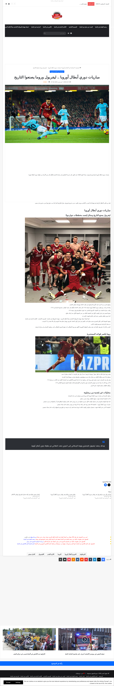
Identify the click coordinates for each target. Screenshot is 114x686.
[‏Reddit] (82, 559)
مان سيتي (31, 554)
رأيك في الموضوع (57, 663)
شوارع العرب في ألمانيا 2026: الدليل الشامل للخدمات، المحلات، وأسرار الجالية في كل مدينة (64, 4)
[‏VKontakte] (77, 559)
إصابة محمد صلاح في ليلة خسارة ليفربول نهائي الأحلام (25, 494)
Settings (18, 682)
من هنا (35, 537)
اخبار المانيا (32, 543)
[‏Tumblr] (90, 559)
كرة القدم (50, 554)
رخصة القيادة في (29, 539)
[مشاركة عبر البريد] (65, 559)
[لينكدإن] (94, 559)
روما (59, 554)
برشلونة (82, 554)
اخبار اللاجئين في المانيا (92, 676)
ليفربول (41, 554)
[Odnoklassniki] (73, 559)
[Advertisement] (57, 50)
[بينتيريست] (86, 559)
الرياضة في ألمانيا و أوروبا (68, 67)
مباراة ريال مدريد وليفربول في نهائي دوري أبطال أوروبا (97, 494)
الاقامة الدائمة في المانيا (60, 27)
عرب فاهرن (28, 537)
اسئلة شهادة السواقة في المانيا (57, 1)
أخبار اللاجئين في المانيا (23, 543)
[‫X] (99, 559)
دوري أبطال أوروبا (70, 554)
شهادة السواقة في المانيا (53, 319)
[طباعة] (60, 559)
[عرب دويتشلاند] (57, 15)
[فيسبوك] (103, 559)
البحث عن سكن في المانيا (86, 27)
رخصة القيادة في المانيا (101, 27)
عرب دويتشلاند (79, 673)
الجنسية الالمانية (73, 27)
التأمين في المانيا (47, 27)
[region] (57, 682)
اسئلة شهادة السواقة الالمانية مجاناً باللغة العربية (16, 27)
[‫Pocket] (69, 559)
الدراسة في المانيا (36, 27)
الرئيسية (77, 67)
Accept (8, 682)
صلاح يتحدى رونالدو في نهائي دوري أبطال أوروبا (63, 494)
